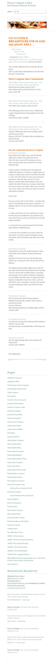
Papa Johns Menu (13, 466)
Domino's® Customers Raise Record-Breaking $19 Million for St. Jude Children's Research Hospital (25, 638)
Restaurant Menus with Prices (18, 521)
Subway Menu (12, 529)
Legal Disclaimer (13, 437)
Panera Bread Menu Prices (17, 459)
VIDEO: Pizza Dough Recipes (17, 543)
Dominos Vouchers (14, 418)
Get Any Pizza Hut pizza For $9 (21, 488)
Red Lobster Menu (14, 514)
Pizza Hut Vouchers (14, 503)
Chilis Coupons (12, 393)
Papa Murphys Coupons (16, 473)
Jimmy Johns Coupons (15, 422)
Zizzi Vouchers (12, 564)
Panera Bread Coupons (15, 451)
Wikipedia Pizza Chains (15, 579)
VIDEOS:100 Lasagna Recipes (18, 554)
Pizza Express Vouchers (17, 153)
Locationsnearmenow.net (16, 588)
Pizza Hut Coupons (14, 492)
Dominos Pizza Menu (15, 415)
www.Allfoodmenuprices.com (17, 583)
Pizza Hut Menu (13, 499)
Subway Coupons (13, 525)
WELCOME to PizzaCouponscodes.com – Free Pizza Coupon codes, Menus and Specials (25, 59)
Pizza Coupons (16, 49)
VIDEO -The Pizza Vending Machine (20, 540)
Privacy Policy (12, 507)
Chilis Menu (11, 396)
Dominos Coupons (14, 411)
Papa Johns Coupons (16, 338)
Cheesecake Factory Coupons (18, 385)
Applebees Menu (13, 381)
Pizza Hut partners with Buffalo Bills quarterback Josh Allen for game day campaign (26, 596)
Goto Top (9, 662)
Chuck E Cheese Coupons (16, 400)
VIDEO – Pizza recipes (15, 536)
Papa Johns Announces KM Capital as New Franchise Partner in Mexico (26, 617)
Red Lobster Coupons (15, 510)
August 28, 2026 (19, 51)
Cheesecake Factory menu (16, 389)
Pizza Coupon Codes (19, 2)
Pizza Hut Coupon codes (16, 484)
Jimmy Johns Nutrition (15, 429)
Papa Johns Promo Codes (16, 470)
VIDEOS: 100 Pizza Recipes (17, 551)
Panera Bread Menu (14, 455)
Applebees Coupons (14, 378)
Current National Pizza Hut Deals (22, 496)
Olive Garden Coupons (15, 440)
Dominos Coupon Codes (16, 407)
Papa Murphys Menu (14, 477)
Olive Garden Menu (14, 444)
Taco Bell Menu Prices (15, 532)
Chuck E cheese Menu (15, 404)
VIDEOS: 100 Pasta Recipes (17, 547)
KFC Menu (11, 433)
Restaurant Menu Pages (16, 518)
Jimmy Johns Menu (14, 426)
